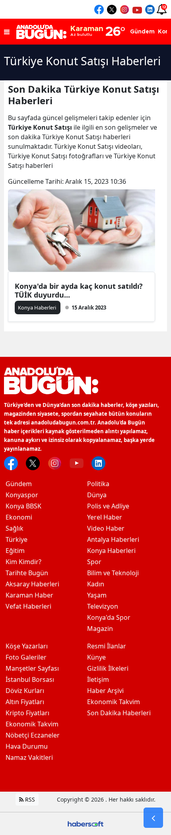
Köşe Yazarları (27, 646)
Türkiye (16, 539)
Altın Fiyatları (25, 701)
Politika (98, 483)
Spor (94, 561)
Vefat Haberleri (28, 606)
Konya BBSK (23, 506)
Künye (96, 657)
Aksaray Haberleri (32, 584)
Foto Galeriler (26, 657)
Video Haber (105, 528)
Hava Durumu (27, 746)
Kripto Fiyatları (27, 712)
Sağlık (14, 528)
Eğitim (15, 550)
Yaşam (97, 595)
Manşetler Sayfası (32, 668)
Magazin (100, 628)
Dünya (97, 494)
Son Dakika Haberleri (119, 712)
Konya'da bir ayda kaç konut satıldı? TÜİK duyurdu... (79, 290)
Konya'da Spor (108, 617)
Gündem (19, 483)
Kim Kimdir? (23, 561)
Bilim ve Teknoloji (113, 572)
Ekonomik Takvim (32, 724)
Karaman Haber (29, 595)
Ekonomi (19, 517)
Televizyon (102, 606)
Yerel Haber (104, 517)
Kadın (95, 584)
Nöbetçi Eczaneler (33, 735)
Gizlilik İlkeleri (107, 668)
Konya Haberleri (111, 550)
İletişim (98, 679)
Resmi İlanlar (106, 646)
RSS (29, 799)
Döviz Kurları (25, 690)
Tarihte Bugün (27, 572)
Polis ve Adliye (108, 506)
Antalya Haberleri (113, 539)
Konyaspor (22, 494)
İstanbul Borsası (30, 679)
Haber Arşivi (105, 690)
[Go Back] (153, 818)
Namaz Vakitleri (29, 757)
